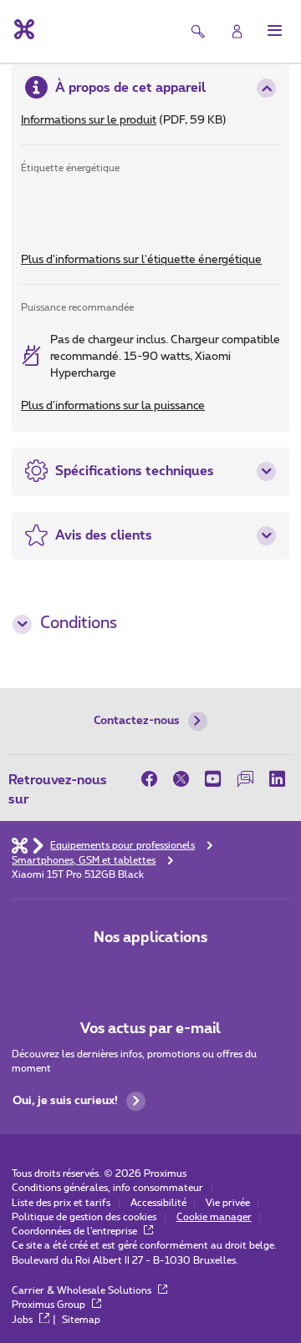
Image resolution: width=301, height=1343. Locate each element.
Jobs (23, 1320)
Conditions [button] (78, 623)
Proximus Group (50, 1305)
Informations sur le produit (88, 120)
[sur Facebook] (153, 779)
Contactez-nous (137, 721)
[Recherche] (198, 31)
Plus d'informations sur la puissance (113, 406)
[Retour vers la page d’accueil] (23, 29)
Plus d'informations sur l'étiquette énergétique (141, 260)
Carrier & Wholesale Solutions (83, 1290)
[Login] (237, 31)
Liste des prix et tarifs (61, 1203)
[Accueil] (20, 844)
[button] (274, 30)
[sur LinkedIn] (277, 779)
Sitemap (81, 1320)
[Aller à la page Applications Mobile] (105, 971)
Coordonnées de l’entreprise (76, 1231)
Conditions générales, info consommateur (107, 1188)
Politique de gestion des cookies (84, 1217)
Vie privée (228, 1203)
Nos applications (150, 937)
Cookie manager (214, 1217)
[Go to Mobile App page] (151, 971)
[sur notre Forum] (245, 779)
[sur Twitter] (181, 779)
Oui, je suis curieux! (65, 1101)
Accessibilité (158, 1203)
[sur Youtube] (213, 779)
